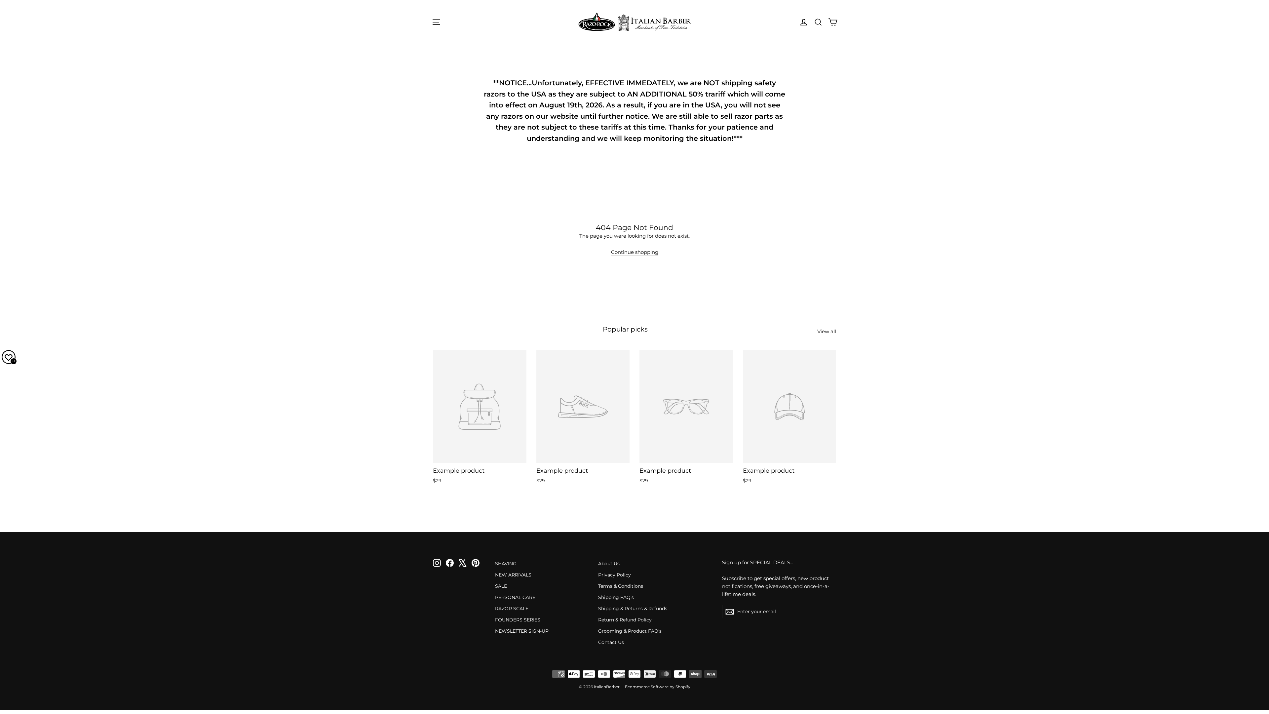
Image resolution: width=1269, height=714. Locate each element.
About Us (609, 564)
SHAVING (506, 564)
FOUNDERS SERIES (517, 620)
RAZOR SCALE (511, 609)
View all (826, 331)
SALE (501, 586)
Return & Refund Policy (625, 620)
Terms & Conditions (620, 586)
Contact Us (611, 642)
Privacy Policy (614, 575)
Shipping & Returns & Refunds (632, 609)
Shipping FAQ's (616, 597)
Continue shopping (634, 252)
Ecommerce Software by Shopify (657, 686)
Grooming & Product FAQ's (630, 631)
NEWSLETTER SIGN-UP (522, 631)
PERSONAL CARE (515, 597)
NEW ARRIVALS (513, 575)
